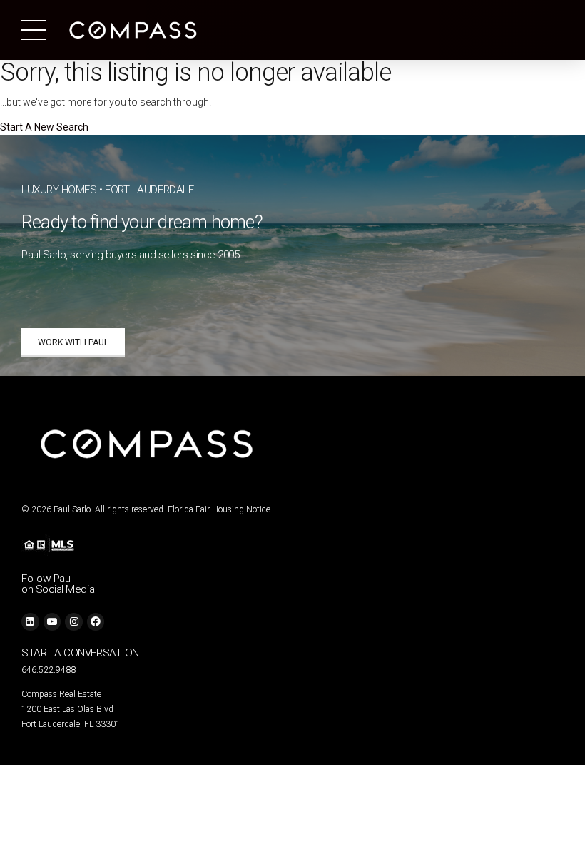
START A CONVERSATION (80, 652)
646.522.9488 (48, 670)
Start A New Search (44, 127)
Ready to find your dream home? (142, 222)
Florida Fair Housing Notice (219, 509)
